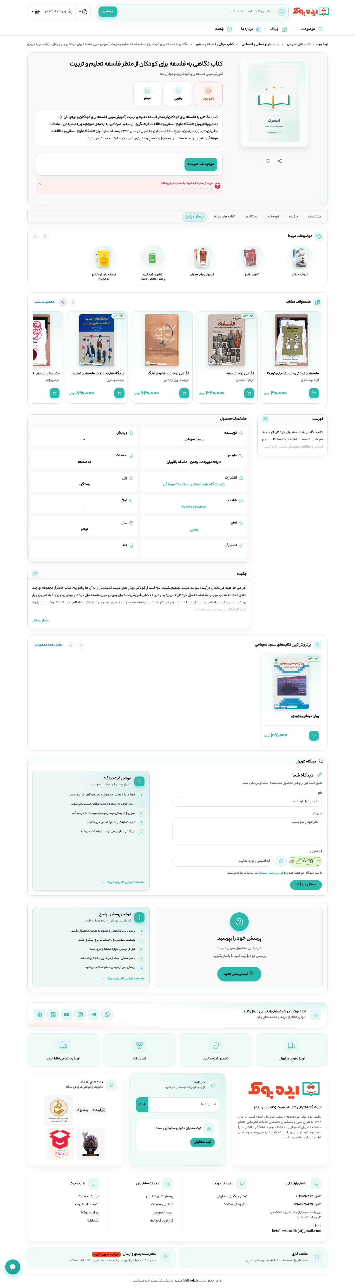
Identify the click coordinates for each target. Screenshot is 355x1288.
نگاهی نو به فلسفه (240, 374)
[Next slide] (35, 236)
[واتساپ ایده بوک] (107, 1014)
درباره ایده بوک (88, 1196)
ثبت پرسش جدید (236, 974)
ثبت (142, 1104)
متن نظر (317, 813)
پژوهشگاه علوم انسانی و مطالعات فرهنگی (194, 485)
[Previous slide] (45, 236)
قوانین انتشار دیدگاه (271, 873)
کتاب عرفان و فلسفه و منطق (215, 44)
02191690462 (304, 1196)
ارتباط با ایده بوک (87, 1204)
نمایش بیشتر (40, 620)
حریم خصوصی (163, 1213)
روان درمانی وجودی (305, 716)
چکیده (293, 217)
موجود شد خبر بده (201, 164)
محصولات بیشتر (44, 302)
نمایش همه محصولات (49, 645)
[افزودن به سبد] (314, 393)
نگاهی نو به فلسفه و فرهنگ (168, 374)
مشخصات (314, 217)
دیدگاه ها (251, 217)
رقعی (194, 530)
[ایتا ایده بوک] (53, 1014)
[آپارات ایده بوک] (39, 1014)
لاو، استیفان (243, 380)
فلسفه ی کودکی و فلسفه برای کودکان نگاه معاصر (283, 374)
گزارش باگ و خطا (161, 1221)
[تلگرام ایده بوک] (93, 1014)
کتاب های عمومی (299, 44)
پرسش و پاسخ (194, 217)
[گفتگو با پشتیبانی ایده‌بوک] (12, 1266)
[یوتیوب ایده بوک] (66, 1014)
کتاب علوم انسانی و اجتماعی (260, 44)
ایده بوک (322, 44)
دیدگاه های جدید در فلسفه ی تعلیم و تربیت (92, 374)
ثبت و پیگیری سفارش (232, 1196)
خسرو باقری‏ (114, 380)
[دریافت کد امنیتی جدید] (281, 861)
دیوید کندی (308, 380)
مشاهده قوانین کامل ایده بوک (125, 882)
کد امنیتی (316, 851)
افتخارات (93, 1221)
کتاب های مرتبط (224, 217)
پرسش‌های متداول (159, 1196)
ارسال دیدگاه (306, 885)
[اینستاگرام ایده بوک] (80, 1014)
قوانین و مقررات (162, 1204)
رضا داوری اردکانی (175, 380)
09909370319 (303, 1204)
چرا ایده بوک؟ (90, 1213)
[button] (280, 161)
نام (320, 793)
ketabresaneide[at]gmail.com (296, 1231)
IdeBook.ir (190, 1281)
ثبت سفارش (202, 1142)
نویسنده (273, 217)
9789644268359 (194, 507)
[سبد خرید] (35, 11)
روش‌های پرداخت (235, 1204)
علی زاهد (50, 380)
